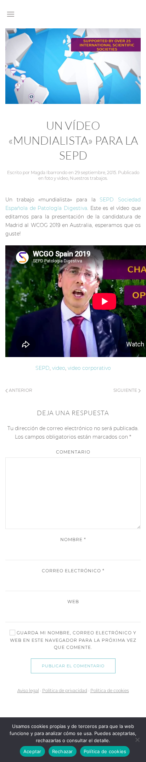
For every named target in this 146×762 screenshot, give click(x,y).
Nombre (73, 539)
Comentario (73, 452)
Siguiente (125, 390)
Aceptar (32, 751)
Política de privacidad (64, 690)
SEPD (42, 368)
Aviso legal (28, 690)
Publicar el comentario (73, 665)
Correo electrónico (73, 570)
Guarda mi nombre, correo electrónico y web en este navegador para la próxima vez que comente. (73, 640)
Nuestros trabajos (88, 178)
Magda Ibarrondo (49, 172)
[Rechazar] (137, 739)
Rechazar (62, 751)
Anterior (20, 390)
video (58, 368)
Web (73, 601)
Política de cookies (109, 690)
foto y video (56, 178)
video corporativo (89, 368)
